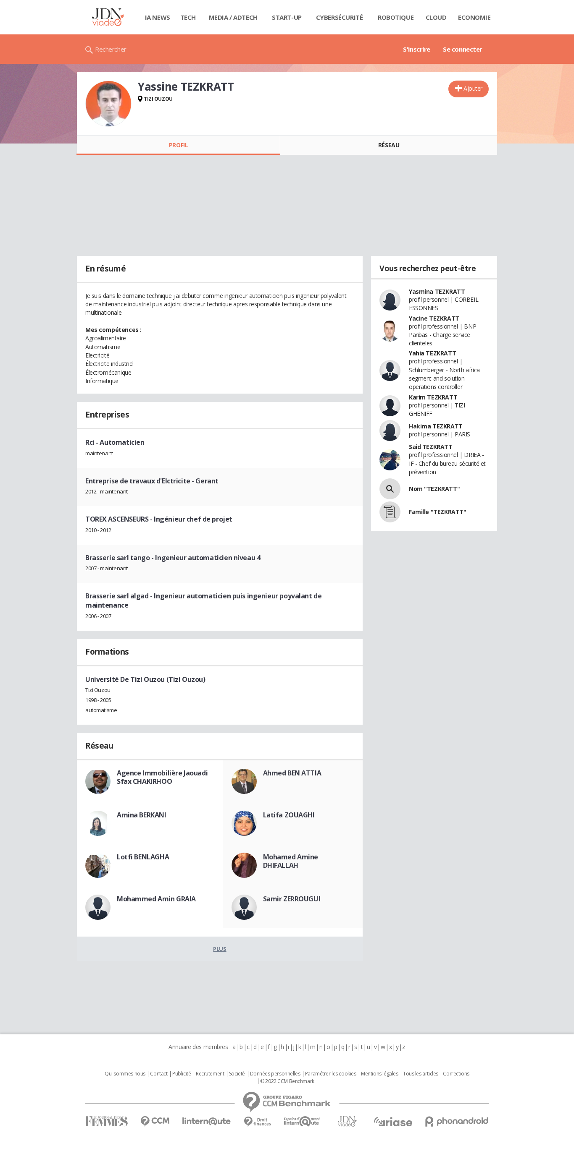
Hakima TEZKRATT (436, 426)
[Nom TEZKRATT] (389, 488)
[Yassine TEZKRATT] (108, 104)
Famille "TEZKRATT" (437, 512)
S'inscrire (416, 49)
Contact (158, 1074)
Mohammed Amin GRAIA (156, 898)
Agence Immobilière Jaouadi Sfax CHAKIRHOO (162, 777)
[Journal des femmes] (106, 1121)
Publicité (181, 1074)
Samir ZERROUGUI (292, 898)
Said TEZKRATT (431, 447)
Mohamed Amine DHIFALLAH (291, 861)
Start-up (287, 17)
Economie (474, 17)
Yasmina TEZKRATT (437, 291)
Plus (219, 949)
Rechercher (110, 49)
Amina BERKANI (141, 815)
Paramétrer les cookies (330, 1074)
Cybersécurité (339, 17)
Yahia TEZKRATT (432, 353)
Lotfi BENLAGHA (143, 856)
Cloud (436, 17)
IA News (157, 17)
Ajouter (472, 88)
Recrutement (210, 1074)
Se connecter (462, 49)
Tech (188, 17)
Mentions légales (379, 1074)
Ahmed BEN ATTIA (292, 773)
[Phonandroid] (457, 1121)
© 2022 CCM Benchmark (287, 1081)
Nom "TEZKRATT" (434, 489)
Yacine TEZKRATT (434, 318)
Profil (178, 145)
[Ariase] (393, 1121)
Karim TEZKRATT (433, 397)
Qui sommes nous (125, 1074)
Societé (237, 1074)
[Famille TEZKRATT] (389, 511)
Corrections (456, 1074)
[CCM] (154, 1121)
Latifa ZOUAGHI (289, 815)
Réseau (388, 145)
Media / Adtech (233, 17)
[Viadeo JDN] (347, 1121)
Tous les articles (420, 1074)
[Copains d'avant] (302, 1121)
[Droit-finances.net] (257, 1122)
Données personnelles (275, 1074)
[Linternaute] (206, 1121)
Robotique (395, 17)
